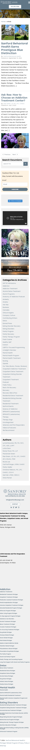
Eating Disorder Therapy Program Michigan (12, 722)
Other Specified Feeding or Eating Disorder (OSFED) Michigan (14, 728)
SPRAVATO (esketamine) (11, 411)
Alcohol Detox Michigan (6, 676)
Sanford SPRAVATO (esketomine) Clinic (11, 692)
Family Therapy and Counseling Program (11, 659)
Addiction (6, 286)
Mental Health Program (11, 355)
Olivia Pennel (7, 478)
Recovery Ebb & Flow (10, 393)
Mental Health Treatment (12, 358)
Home (3, 21)
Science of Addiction (10, 409)
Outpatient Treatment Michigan (9, 597)
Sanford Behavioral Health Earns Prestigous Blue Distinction (14, 48)
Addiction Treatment (10, 288)
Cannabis (6, 310)
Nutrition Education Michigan (8, 725)
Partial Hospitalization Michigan (9, 602)
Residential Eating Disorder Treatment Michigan (13, 705)
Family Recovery (8, 334)
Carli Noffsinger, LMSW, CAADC (14, 464)
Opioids (5, 363)
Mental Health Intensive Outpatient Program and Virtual (13, 699)
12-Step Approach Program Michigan (10, 616)
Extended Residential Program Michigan (11, 608)
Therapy (6, 417)
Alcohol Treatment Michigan (8, 621)
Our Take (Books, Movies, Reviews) (15, 366)
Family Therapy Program (11, 337)
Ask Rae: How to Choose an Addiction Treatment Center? (14, 97)
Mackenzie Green (9, 454)
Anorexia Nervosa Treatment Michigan (10, 710)
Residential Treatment (11, 403)
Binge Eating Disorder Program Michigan (11, 717)
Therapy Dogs (8, 419)
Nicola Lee (6, 462)
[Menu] (29, 2)
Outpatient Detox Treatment (13, 371)
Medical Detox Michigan (6, 684)
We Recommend (8, 430)
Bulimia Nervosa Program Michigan (9, 719)
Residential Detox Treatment (13, 395)
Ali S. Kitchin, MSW (9, 459)
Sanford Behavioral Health (12, 56)
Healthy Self (7, 342)
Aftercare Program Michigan (8, 610)
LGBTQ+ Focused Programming (14, 347)
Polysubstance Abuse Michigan (8, 648)
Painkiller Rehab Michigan (7, 646)
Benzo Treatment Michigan (7, 624)
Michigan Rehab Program (9, 743)
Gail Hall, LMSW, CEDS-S (11, 475)
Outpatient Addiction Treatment (14, 369)
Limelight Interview (9, 350)
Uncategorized (8, 422)
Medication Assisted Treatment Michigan (11, 600)
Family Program (8, 331)
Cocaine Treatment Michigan (8, 627)
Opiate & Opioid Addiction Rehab (9, 643)
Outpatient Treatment (11, 379)
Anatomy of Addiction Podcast (14, 296)
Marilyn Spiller (7, 467)
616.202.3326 (20, 496)
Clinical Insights (8, 313)
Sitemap (3, 746)
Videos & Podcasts (9, 428)
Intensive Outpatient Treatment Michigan (11, 605)
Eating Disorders (8, 329)
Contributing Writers (10, 318)
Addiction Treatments (6, 591)
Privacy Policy (24, 743)
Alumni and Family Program (7, 656)
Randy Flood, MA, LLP (10, 451)
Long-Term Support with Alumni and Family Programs (15, 662)
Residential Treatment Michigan (9, 594)
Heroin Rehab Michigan (6, 637)
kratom (5, 345)
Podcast (6, 382)
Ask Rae (5, 304)
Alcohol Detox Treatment (12, 291)
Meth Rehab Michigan (6, 640)
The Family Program (5, 654)
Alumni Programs (9, 294)
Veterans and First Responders (14, 425)
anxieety (6, 299)
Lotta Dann (7, 448)
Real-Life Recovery (9, 387)
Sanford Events (8, 406)
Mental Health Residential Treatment (10, 695)
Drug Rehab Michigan (6, 632)
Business (6, 307)
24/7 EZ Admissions (9, 283)
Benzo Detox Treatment (6, 668)
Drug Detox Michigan (5, 678)
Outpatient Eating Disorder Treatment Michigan (13, 707)
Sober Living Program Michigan (8, 613)
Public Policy (7, 385)
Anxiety (5, 302)
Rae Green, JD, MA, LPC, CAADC (14, 103)
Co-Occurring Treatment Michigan (9, 629)
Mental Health (8, 353)
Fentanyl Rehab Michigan (7, 635)
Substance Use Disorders (7, 618)
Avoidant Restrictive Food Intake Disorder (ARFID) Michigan (14, 714)
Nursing (5, 361)
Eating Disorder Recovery (11, 326)
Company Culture (9, 315)
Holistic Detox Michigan (6, 681)
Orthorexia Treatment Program (8, 731)
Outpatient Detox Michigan (7, 673)
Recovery (6, 390)
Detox (5, 320)
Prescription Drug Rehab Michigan (9, 651)
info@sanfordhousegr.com (15, 500)
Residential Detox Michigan (7, 670)
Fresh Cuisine (7, 339)
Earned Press (7, 323)
